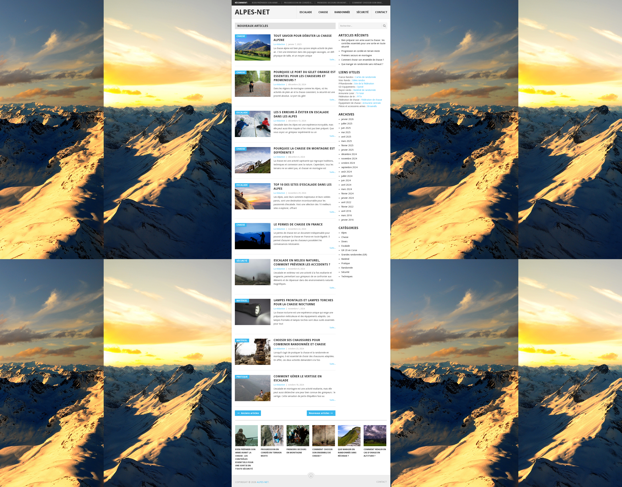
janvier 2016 (347, 219)
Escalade (306, 12)
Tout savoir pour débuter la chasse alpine (303, 37)
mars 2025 (346, 141)
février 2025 (347, 145)
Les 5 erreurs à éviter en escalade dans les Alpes (301, 114)
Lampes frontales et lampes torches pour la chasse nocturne (303, 302)
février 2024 (347, 193)
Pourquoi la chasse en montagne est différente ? (304, 150)
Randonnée (342, 12)
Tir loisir (360, 93)
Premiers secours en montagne (356, 55)
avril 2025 (346, 136)
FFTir (359, 96)
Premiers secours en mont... (332, 3)
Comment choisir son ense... (367, 3)
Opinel (360, 87)
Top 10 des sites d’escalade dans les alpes (303, 186)
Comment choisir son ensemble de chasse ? (362, 59)
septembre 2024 (349, 167)
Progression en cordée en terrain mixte (360, 51)
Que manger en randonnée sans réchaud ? (362, 64)
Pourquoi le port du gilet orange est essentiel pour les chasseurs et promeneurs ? (305, 76)
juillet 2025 (346, 123)
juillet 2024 (346, 176)
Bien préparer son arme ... (266, 3)
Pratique (345, 263)
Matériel (345, 259)
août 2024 (346, 171)
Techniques (346, 276)
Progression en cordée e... (298, 3)
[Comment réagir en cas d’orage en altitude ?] (375, 435)
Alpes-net (252, 12)
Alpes (344, 232)
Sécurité (363, 12)
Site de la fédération (364, 83)
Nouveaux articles (319, 413)
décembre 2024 (349, 154)
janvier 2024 (347, 198)
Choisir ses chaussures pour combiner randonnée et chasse (300, 342)
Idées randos (358, 80)
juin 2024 (346, 180)
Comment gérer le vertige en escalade (298, 378)
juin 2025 (346, 128)
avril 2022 (346, 202)
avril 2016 (346, 211)
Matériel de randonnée (364, 90)
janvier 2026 (347, 119)
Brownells (372, 106)
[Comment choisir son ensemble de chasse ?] (323, 435)
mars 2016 (346, 215)
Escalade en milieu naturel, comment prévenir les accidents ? (302, 262)
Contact (381, 12)
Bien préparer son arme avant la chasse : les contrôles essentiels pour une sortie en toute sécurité (363, 43)
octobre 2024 (348, 163)
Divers (344, 241)
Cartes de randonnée (365, 77)
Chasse (323, 12)
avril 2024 (346, 184)
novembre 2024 (349, 158)
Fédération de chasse (371, 99)
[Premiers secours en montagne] (298, 435)
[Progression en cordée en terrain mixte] (272, 435)
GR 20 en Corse (349, 250)
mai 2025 (346, 132)
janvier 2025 (347, 150)
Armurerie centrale (372, 103)
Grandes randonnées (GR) (354, 254)
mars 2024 (346, 189)
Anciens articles (249, 413)
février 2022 (347, 206)
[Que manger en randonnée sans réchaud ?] (349, 435)
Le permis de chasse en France (298, 224)
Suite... (333, 59)
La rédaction (279, 44)
